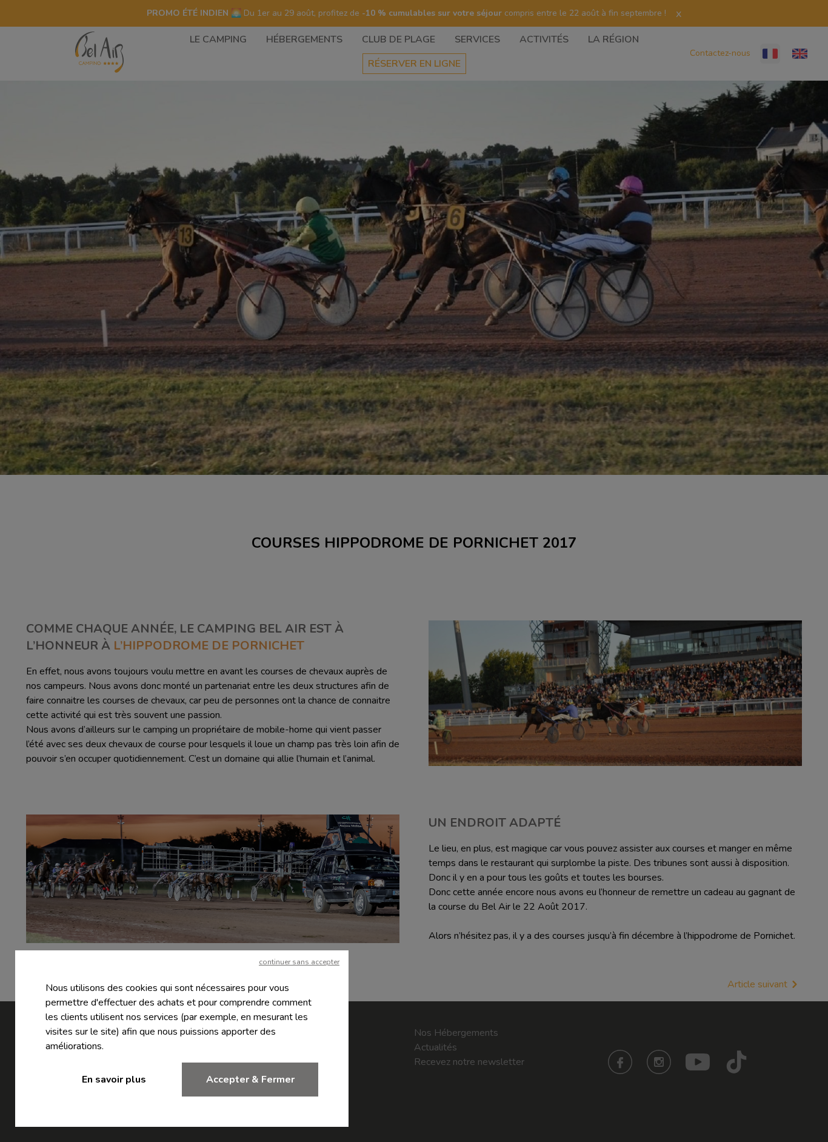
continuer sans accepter (299, 962)
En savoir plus (114, 1079)
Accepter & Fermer (250, 1079)
